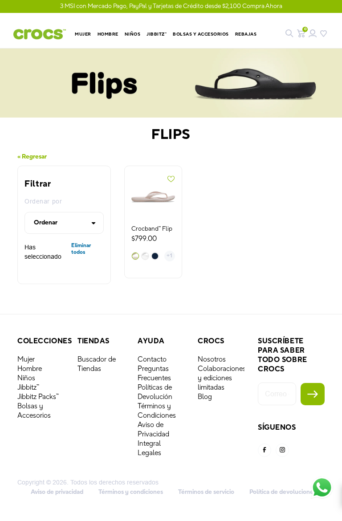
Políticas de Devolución (155, 392)
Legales (149, 452)
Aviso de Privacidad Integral (153, 434)
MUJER (83, 34)
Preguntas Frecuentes (154, 373)
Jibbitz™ (28, 387)
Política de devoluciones (282, 492)
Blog (205, 396)
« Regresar (32, 157)
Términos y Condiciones (157, 411)
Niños (26, 378)
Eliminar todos (81, 249)
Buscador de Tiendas (96, 364)
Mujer (26, 359)
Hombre (29, 368)
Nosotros (212, 359)
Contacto (152, 359)
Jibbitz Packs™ (38, 396)
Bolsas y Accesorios (201, 34)
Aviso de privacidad (57, 492)
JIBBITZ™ (157, 34)
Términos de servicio (206, 492)
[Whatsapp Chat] (322, 487)
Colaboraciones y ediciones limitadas (222, 378)
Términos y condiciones (130, 492)
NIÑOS (133, 34)
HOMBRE (108, 34)
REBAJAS (246, 34)
